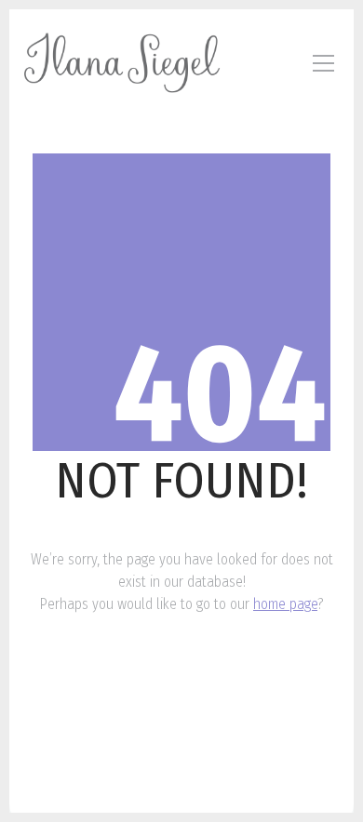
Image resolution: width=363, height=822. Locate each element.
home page (285, 604)
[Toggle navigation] (323, 63)
